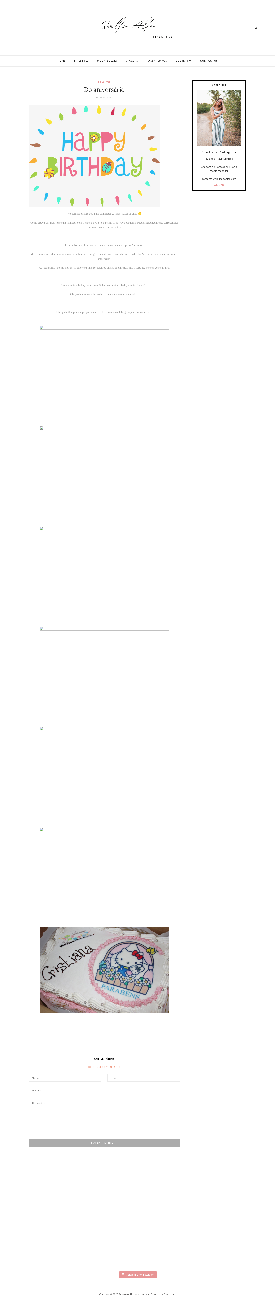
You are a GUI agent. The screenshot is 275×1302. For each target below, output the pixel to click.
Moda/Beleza (107, 60)
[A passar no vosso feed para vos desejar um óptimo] (40, 1205)
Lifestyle (81, 60)
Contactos (209, 60)
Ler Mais (219, 185)
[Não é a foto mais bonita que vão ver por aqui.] (118, 1216)
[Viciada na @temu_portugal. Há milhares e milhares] (234, 1231)
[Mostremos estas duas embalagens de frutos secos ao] (195, 1224)
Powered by (163, 1294)
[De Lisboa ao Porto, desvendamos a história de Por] (79, 1207)
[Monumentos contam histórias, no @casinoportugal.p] (157, 1205)
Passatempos (157, 60)
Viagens (132, 60)
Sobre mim (183, 60)
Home (61, 60)
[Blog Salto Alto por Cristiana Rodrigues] (135, 27)
